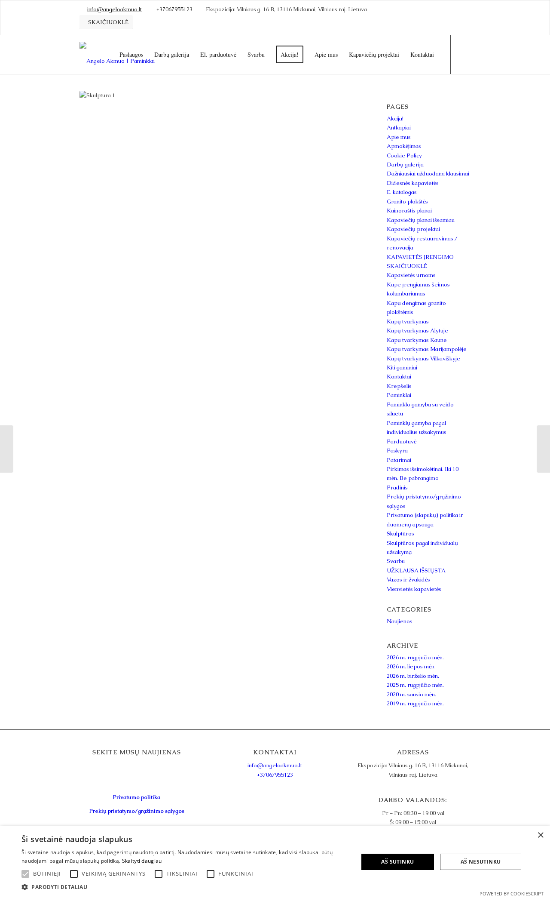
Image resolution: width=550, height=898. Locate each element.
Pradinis (397, 487)
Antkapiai (399, 127)
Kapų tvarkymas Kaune (417, 340)
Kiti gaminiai (402, 367)
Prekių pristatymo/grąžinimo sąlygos (136, 811)
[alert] (275, 862)
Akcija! (395, 118)
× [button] (540, 835)
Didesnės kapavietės (413, 183)
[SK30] (6, 449)
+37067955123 (174, 9)
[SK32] (543, 449)
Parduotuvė (401, 441)
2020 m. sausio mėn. (411, 694)
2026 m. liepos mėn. (411, 666)
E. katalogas (402, 192)
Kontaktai (399, 376)
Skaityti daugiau (142, 860)
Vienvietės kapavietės (414, 589)
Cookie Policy (404, 155)
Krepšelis (399, 386)
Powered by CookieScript (512, 893)
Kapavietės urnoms (411, 275)
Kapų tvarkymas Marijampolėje (427, 349)
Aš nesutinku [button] (481, 861)
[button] (184, 887)
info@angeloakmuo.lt (114, 9)
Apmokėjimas (404, 146)
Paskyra (397, 450)
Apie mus (399, 137)
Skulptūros (400, 533)
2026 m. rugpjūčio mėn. (415, 657)
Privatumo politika (136, 797)
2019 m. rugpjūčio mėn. (415, 703)
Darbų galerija (405, 164)
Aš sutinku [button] (397, 861)
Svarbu (396, 561)
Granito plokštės (407, 201)
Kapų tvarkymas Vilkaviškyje (423, 358)
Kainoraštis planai (409, 210)
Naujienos (399, 621)
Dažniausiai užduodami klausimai (428, 173)
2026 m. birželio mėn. (413, 676)
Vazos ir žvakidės (408, 579)
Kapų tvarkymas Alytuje (417, 330)
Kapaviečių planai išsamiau (421, 220)
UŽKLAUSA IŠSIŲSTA (416, 570)
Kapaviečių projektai (413, 229)
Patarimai (399, 460)
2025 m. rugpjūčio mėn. (415, 685)
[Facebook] (464, 54)
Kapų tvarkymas (408, 321)
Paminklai (399, 395)
